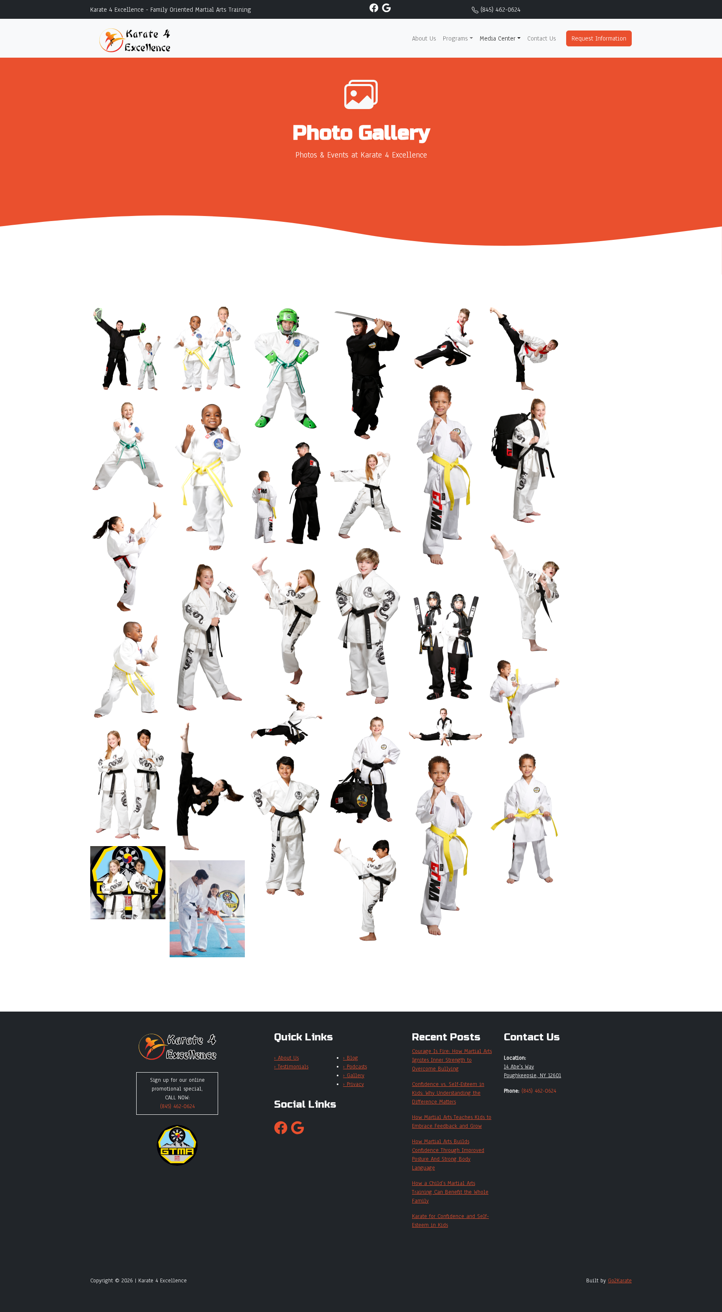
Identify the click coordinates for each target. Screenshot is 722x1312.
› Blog (350, 1058)
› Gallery (353, 1075)
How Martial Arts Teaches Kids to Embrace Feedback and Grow (451, 1122)
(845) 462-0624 (500, 9)
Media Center (498, 38)
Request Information (599, 38)
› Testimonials (291, 1066)
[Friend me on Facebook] (374, 7)
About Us (424, 38)
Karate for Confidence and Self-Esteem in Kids (450, 1221)
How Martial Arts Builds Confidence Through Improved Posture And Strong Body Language (448, 1155)
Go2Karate (620, 1280)
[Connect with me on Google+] (386, 7)
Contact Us (541, 38)
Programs (455, 38)
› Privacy (353, 1084)
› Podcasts (355, 1066)
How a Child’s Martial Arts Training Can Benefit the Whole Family (450, 1192)
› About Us (286, 1058)
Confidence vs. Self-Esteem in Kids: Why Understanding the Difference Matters (448, 1093)
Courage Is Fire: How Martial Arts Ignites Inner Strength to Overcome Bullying (452, 1060)
